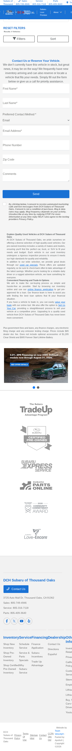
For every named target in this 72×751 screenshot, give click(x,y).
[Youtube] (21, 621)
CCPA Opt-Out (50, 736)
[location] (67, 2)
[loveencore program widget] (36, 534)
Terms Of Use (25, 736)
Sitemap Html (34, 737)
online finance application (40, 289)
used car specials (29, 265)
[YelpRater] (28, 621)
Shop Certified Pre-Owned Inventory (11, 669)
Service (25, 637)
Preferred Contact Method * (19, 114)
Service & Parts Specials (24, 656)
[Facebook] (6, 621)
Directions (53, 649)
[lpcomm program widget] (36, 507)
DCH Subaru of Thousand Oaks (8, 737)
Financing (39, 637)
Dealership (57, 637)
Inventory (11, 637)
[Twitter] (14, 621)
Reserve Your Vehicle (45, 60)
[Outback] (36, 365)
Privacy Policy (26, 219)
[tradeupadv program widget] (36, 409)
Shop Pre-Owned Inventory (9, 656)
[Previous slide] (34, 387)
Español (52, 654)
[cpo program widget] (36, 438)
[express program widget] (36, 465)
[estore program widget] (36, 485)
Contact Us (18, 589)
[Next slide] (38, 387)
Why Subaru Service (23, 669)
